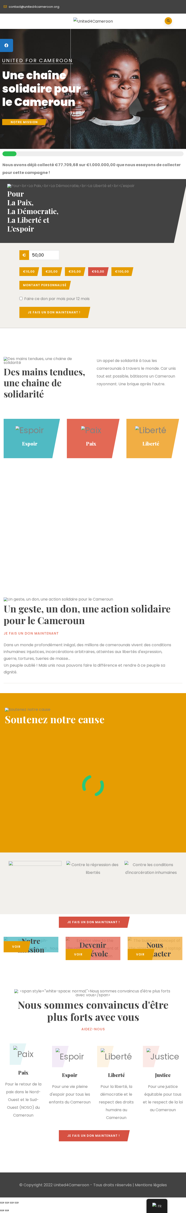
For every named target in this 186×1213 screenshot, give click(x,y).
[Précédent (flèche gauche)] (2, 1210)
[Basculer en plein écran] (7, 1202)
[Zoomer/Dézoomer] (2, 1202)
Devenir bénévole (93, 949)
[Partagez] (12, 1202)
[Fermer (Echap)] (16, 1202)
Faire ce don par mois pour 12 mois (57, 299)
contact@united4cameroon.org (34, 6)
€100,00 (122, 271)
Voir (16, 947)
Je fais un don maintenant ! (54, 312)
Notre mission (24, 122)
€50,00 (98, 271)
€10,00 (29, 271)
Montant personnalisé (44, 285)
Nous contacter (155, 949)
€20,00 (52, 271)
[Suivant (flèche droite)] (7, 1210)
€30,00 (75, 271)
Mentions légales (151, 1185)
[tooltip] (6, 45)
